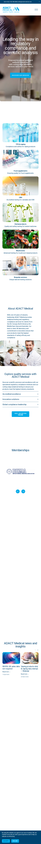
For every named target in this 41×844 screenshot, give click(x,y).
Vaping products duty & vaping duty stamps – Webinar (29, 668)
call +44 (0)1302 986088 (20, 414)
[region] (20, 475)
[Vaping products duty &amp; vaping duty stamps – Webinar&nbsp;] (30, 658)
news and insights (26, 644)
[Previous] (17, 491)
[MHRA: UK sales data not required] (11, 658)
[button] (39, 1)
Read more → (6, 672)
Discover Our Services (20, 75)
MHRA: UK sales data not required (11, 667)
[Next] (23, 491)
